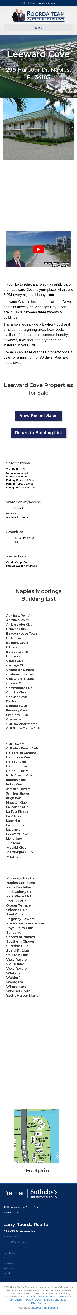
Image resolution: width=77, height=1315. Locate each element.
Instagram (9, 1268)
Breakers (13, 656)
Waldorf (13, 978)
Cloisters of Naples (20, 678)
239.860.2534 (11, 1236)
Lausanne (13, 829)
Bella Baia (13, 638)
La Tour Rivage (17, 811)
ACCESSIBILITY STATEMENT (41, 1296)
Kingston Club (16, 802)
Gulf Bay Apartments (21, 724)
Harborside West (19, 757)
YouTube (9, 1263)
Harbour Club (16, 762)
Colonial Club (15, 683)
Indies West (15, 784)
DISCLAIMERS (38, 1303)
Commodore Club (19, 688)
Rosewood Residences (25, 923)
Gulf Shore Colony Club (23, 728)
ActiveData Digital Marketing (44, 1308)
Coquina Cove (16, 697)
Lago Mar (13, 820)
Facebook (9, 1252)
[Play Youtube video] (38, 249)
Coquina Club (16, 692)
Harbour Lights (17, 771)
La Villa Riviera (16, 816)
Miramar (13, 857)
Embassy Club (16, 710)
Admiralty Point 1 (18, 615)
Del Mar (12, 701)
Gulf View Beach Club (22, 748)
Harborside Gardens (21, 753)
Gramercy (13, 719)
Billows (11, 647)
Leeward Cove (17, 834)
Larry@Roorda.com (15, 1242)
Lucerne (13, 843)
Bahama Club (16, 629)
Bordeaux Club (17, 651)
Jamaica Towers (18, 789)
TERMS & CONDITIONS (54, 1300)
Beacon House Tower (22, 633)
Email (7, 1273)
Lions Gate (14, 838)
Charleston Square (20, 669)
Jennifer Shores (18, 793)
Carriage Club (16, 665)
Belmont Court (17, 642)
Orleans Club (17, 910)
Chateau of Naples (20, 674)
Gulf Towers (15, 744)
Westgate (14, 982)
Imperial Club (16, 780)
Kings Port (13, 798)
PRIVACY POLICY (32, 1300)
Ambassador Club (19, 624)
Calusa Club (14, 661)
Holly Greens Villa (19, 775)
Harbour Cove (16, 766)
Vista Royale (16, 969)
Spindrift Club (17, 951)
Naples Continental (22, 883)
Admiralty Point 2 (18, 620)
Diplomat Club (16, 706)
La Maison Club (17, 807)
